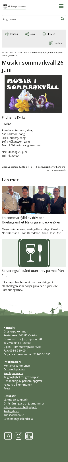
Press (7, 388)
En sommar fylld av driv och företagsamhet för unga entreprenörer (31, 219)
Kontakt (58, 43)
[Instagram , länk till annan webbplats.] (18, 439)
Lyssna (14, 33)
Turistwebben (14, 415)
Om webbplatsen (14, 369)
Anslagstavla (11, 411)
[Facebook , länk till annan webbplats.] (8, 439)
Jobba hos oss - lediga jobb (20, 407)
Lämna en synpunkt (56, 169)
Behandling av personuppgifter (23, 381)
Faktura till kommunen (18, 384)
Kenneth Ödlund (57, 166)
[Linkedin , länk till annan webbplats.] (29, 439)
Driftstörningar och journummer (24, 403)
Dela (32, 33)
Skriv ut (51, 33)
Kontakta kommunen (17, 365)
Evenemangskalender (18, 418)
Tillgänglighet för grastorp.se (21, 377)
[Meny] (61, 6)
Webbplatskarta (13, 373)
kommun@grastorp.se (27, 346)
